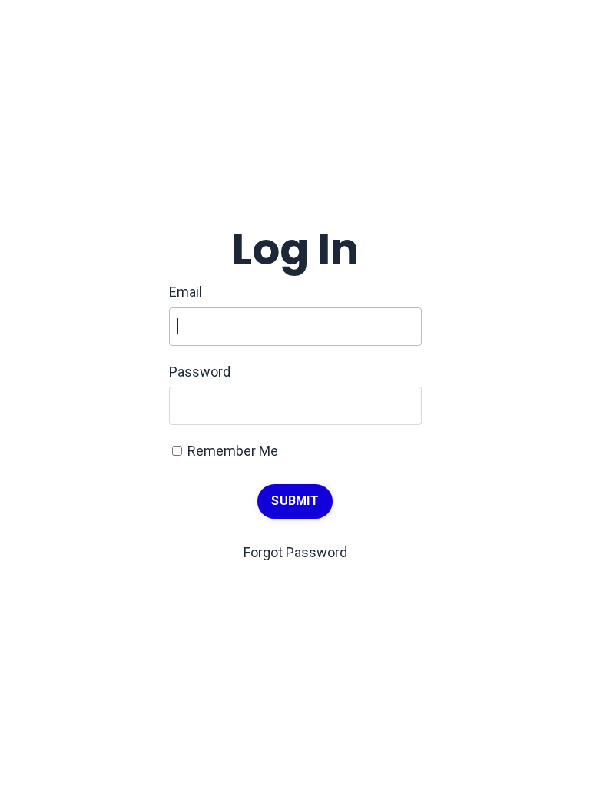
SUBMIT (295, 500)
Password (199, 372)
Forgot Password (295, 552)
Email (185, 292)
